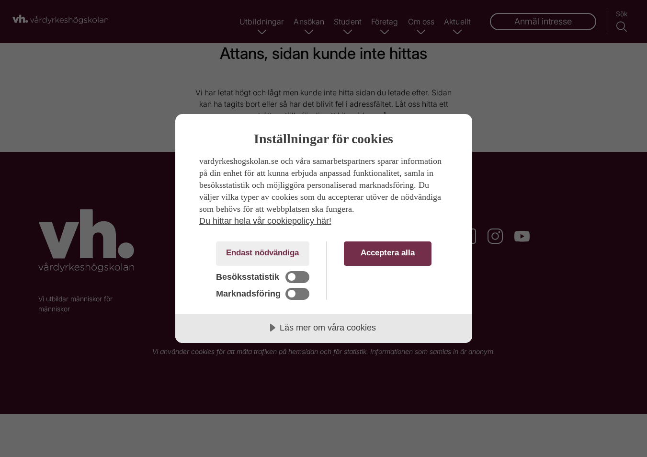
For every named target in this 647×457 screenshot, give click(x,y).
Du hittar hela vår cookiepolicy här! (265, 221)
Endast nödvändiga (262, 252)
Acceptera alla (388, 252)
